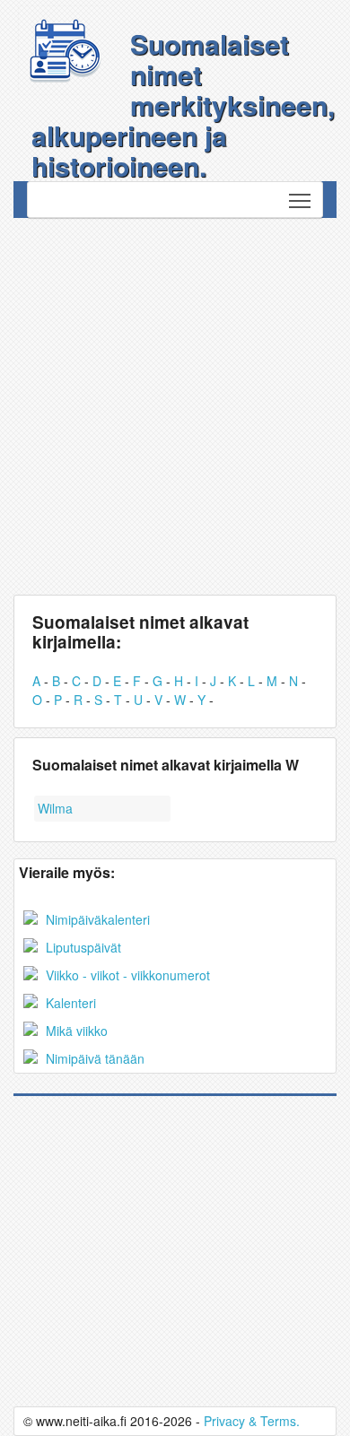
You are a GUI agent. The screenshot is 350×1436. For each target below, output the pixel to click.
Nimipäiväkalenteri (96, 919)
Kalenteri (69, 1003)
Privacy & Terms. (252, 1421)
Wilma (55, 808)
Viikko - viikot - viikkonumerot (126, 975)
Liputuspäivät (81, 947)
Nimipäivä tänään (93, 1058)
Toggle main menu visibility (300, 200)
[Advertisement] (175, 402)
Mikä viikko (75, 1031)
